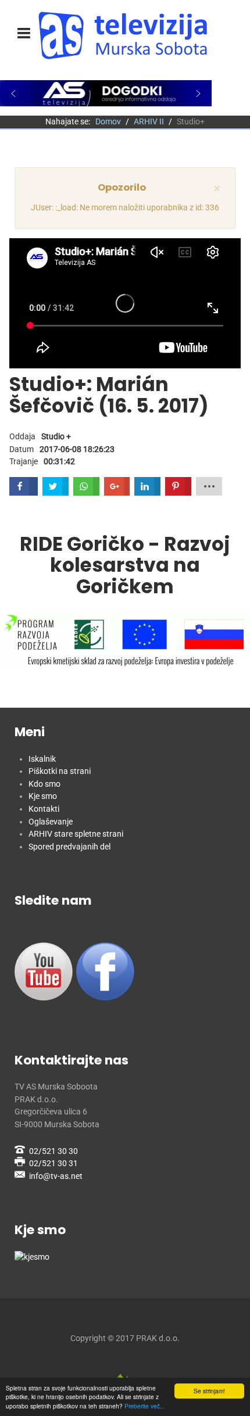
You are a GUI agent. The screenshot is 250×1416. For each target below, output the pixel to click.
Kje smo (42, 796)
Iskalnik (42, 759)
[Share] (86, 486)
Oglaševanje (50, 822)
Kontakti (43, 809)
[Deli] (23, 486)
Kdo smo (44, 784)
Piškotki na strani (59, 771)
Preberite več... (144, 1405)
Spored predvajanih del (69, 847)
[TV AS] (125, 35)
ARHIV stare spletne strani (75, 834)
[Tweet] (55, 486)
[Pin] (178, 486)
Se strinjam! (209, 1390)
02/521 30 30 (53, 1151)
